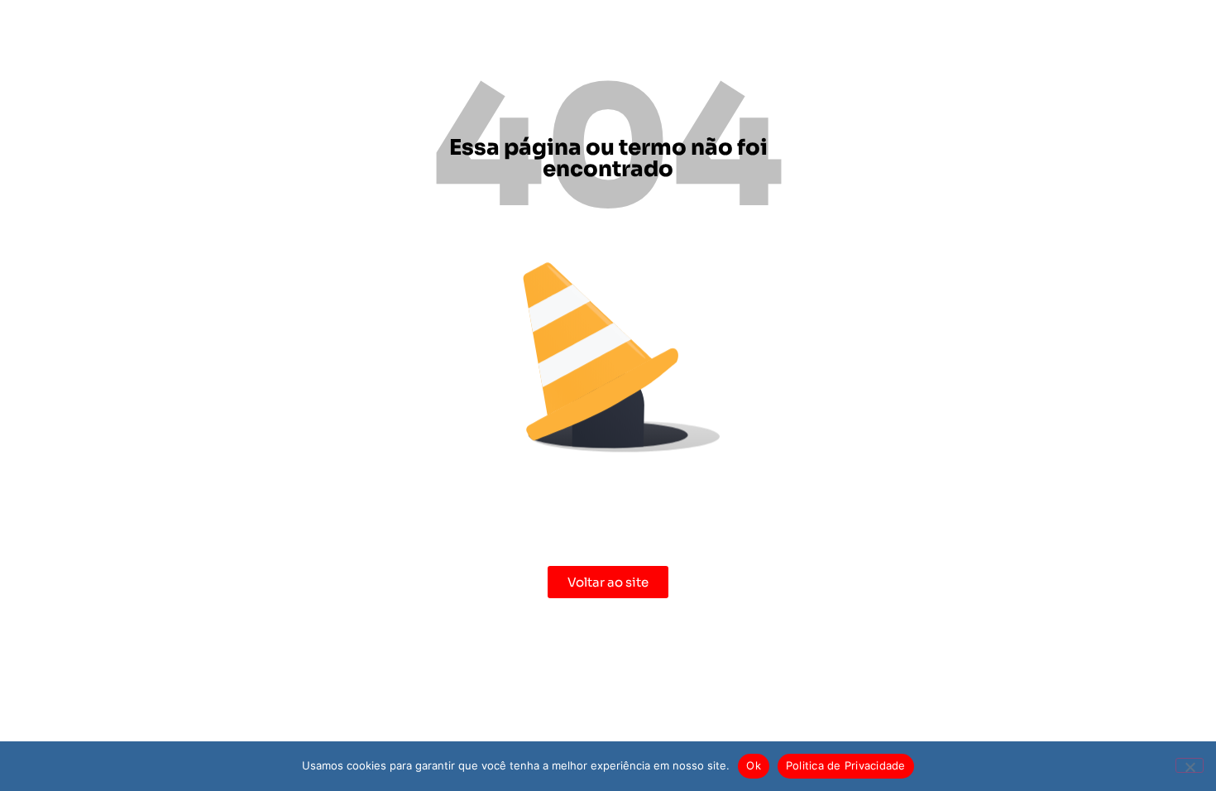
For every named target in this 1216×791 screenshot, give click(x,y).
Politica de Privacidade (846, 765)
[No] (1189, 765)
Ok (753, 765)
